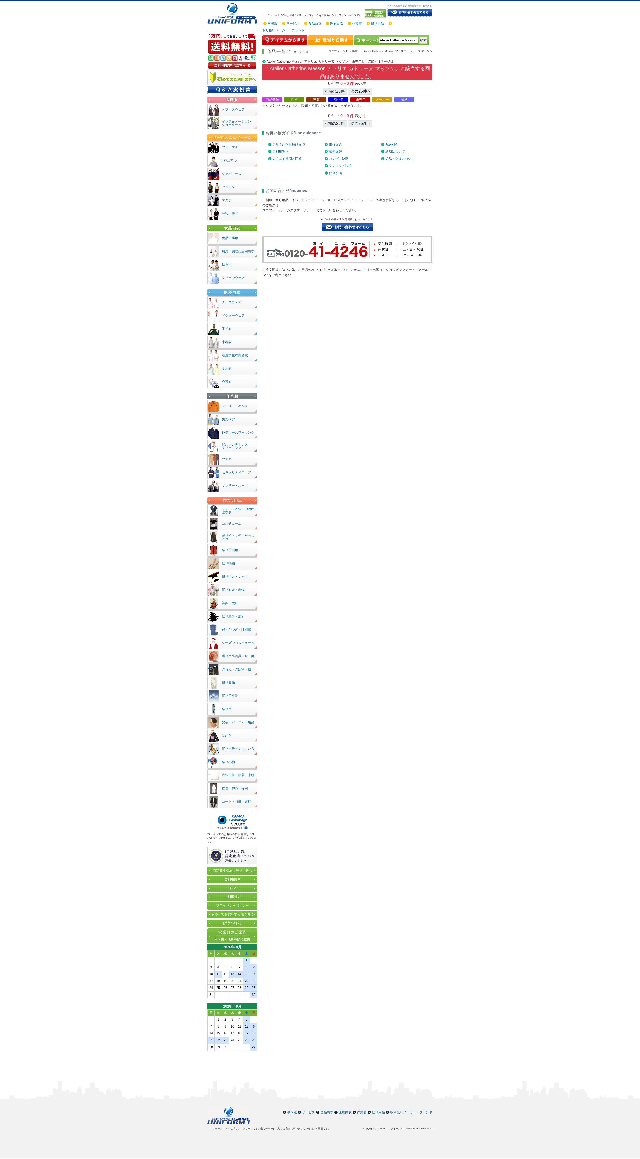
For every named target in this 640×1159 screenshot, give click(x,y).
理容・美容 (230, 213)
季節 (316, 99)
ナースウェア (232, 302)
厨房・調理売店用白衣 (238, 251)
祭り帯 (227, 709)
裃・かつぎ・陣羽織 (236, 629)
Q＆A (232, 888)
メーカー (382, 99)
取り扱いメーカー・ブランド (283, 30)
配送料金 (392, 144)
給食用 (227, 264)
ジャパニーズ (232, 174)
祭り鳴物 (228, 563)
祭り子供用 (230, 550)
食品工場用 (230, 238)
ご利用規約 (232, 897)
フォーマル (230, 147)
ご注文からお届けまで (288, 144)
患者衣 (227, 342)
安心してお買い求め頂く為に (233, 914)
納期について (395, 151)
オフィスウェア (233, 109)
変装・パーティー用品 (238, 722)
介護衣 (227, 382)
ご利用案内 (280, 151)
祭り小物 (228, 762)
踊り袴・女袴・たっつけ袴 (238, 537)
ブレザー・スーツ (235, 485)
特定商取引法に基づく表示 (232, 870)
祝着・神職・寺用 (235, 788)
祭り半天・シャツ (235, 576)
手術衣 (227, 329)
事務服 (273, 23)
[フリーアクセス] (376, 13)
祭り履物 (228, 682)
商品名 (339, 99)
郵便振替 (335, 151)
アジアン (228, 187)
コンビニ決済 (338, 159)
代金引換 (335, 173)
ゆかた (227, 735)
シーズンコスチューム (238, 643)
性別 (294, 99)
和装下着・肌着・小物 (238, 775)
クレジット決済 (340, 166)
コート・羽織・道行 (236, 801)
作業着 (357, 23)
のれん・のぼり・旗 (236, 669)
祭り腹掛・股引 (233, 616)
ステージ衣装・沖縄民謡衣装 (238, 510)
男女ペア (228, 419)
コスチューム (232, 523)
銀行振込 (335, 144)
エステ (227, 200)
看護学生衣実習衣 (235, 355)
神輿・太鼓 (230, 603)
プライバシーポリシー (232, 905)
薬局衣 (227, 368)
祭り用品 (377, 23)
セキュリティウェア (236, 472)
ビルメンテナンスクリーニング (235, 446)
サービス (293, 23)
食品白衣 (315, 23)
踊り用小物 (230, 696)
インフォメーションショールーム (236, 123)
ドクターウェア (233, 315)
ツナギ (227, 459)
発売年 (361, 99)
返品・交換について (400, 159)
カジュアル (228, 160)
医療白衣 (336, 23)
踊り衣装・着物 (233, 590)
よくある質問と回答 (287, 159)
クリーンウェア (233, 278)
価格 (404, 99)
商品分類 (272, 99)
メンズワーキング (235, 406)
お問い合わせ (232, 923)
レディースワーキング (238, 432)
